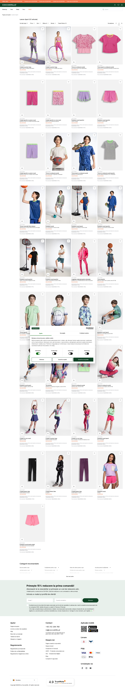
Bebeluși (4, 9)
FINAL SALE (5, 1)
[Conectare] (115, 5)
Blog (47, 656)
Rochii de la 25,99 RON (45, 1)
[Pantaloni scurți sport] (84, 205)
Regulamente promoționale (17, 648)
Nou (24, 9)
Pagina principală (6, 14)
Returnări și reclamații (16, 634)
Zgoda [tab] (40, 333)
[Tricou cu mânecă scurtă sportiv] (110, 152)
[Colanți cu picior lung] (32, 45)
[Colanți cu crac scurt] (32, 417)
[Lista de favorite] (118, 5)
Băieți (17, 9)
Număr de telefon (61, 600)
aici (91, 611)
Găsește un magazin (15, 639)
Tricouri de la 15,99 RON (16, 1)
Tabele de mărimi (15, 636)
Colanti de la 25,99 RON (58, 1)
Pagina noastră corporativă (53, 643)
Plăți (11, 631)
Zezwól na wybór (62, 359)
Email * (30, 600)
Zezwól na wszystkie (83, 359)
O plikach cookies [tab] (84, 333)
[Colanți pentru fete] (32, 470)
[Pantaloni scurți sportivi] (84, 99)
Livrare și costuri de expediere (18, 629)
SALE (29, 9)
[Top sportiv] (58, 364)
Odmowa (41, 359)
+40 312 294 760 (53, 627)
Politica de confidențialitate (17, 651)
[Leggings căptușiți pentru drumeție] (84, 258)
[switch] (54, 353)
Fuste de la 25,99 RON (72, 1)
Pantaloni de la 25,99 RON (31, 1)
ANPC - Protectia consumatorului (55, 651)
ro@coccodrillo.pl (53, 630)
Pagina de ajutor (14, 626)
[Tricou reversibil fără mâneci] (32, 205)
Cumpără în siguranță (52, 658)
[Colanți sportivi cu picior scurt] (32, 99)
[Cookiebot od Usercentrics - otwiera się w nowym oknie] (87, 328)
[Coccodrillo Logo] (9, 5)
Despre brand (49, 646)
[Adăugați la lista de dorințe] (42, 28)
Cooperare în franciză (52, 648)
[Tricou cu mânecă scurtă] (84, 45)
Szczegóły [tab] (62, 333)
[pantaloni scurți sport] (110, 311)
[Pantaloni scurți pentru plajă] (32, 523)
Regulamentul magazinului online (19, 653)
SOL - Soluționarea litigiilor (53, 653)
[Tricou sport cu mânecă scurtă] (110, 45)
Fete (11, 9)
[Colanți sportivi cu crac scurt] (58, 99)
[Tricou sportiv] (110, 258)
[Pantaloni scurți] (58, 205)
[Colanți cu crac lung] (84, 417)
